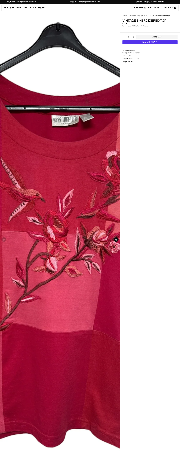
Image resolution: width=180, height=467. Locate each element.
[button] (157, 8)
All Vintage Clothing (138, 16)
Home (124, 16)
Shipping (136, 26)
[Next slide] (116, 239)
